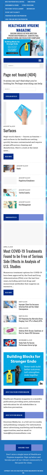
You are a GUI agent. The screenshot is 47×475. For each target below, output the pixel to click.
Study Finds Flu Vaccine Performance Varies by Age (28, 344)
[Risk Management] (10, 207)
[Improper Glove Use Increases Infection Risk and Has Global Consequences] (10, 307)
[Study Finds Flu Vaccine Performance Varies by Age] (10, 345)
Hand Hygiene (31, 2)
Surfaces (9, 130)
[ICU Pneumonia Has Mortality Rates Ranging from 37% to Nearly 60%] (10, 321)
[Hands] (8, 171)
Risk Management (25, 204)
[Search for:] (19, 89)
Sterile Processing (28, 5)
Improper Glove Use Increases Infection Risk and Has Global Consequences (29, 306)
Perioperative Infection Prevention (15, 16)
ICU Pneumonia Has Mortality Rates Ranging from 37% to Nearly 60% (31, 319)
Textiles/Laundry (24, 192)
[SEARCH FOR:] (23, 65)
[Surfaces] (23, 123)
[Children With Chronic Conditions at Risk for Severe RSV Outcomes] (10, 333)
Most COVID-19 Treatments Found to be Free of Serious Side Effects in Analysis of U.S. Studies (23, 258)
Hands (19, 168)
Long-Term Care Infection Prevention (16, 19)
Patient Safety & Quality (12, 12)
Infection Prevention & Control (14, 2)
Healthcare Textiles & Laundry (14, 9)
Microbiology (31, 9)
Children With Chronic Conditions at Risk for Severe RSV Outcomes (31, 331)
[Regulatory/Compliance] (10, 183)
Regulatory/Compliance (26, 180)
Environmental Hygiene (12, 5)
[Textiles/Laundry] (10, 195)
